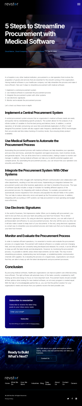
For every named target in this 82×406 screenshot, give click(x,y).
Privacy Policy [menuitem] (9, 398)
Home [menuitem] (7, 383)
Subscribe (24, 319)
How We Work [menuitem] (24, 383)
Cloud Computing (21, 51)
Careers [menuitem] (74, 383)
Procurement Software (36, 51)
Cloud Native (9, 51)
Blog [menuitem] (42, 383)
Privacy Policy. (35, 323)
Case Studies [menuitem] (48, 383)
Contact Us (45, 358)
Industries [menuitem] (35, 383)
